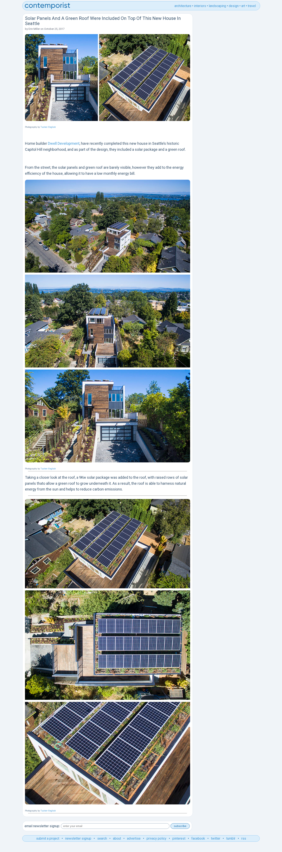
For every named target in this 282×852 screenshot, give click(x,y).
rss (243, 838)
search (102, 838)
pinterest (178, 838)
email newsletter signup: (42, 826)
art (243, 6)
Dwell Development (63, 143)
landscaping (217, 6)
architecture (182, 6)
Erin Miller (34, 28)
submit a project (47, 838)
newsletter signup (78, 838)
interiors (200, 6)
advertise (134, 838)
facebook (198, 838)
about (117, 838)
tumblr (230, 838)
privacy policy (156, 838)
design (234, 6)
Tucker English (48, 127)
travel (252, 6)
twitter (215, 838)
